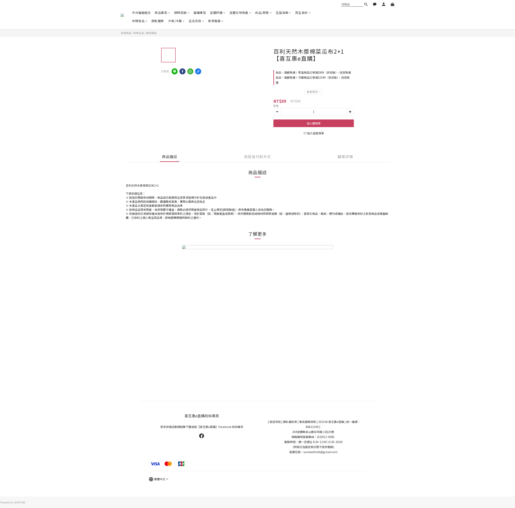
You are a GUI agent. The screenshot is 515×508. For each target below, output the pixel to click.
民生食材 (301, 12)
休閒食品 (138, 21)
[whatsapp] (190, 71)
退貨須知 (275, 422)
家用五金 (138, 33)
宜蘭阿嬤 (216, 12)
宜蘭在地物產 (239, 12)
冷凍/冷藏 (175, 21)
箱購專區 (200, 12)
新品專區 (161, 12)
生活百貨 (195, 21)
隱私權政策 (290, 422)
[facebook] (182, 71)
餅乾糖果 (157, 21)
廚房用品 (151, 33)
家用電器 (214, 21)
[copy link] (198, 71)
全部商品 (126, 33)
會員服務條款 (307, 422)
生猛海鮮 (282, 12)
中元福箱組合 (141, 12)
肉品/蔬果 (262, 12)
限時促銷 (180, 12)
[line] (175, 71)
